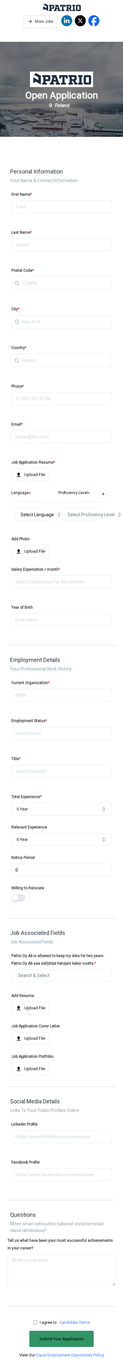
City (15, 309)
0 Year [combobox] (22, 809)
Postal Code (22, 270)
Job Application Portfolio (32, 1056)
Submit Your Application (61, 1338)
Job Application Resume (33, 462)
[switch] (18, 898)
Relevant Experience (29, 827)
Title (15, 759)
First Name (21, 194)
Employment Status (29, 721)
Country (18, 348)
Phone (17, 386)
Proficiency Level (73, 493)
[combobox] (61, 283)
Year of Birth (22, 607)
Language (20, 493)
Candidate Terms (74, 1322)
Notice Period (23, 857)
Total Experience (26, 797)
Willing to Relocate (27, 888)
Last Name (21, 232)
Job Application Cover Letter (35, 1026)
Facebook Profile (25, 1162)
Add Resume (22, 995)
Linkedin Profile (24, 1124)
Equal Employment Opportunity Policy (70, 1355)
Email (17, 424)
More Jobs (44, 21)
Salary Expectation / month (35, 569)
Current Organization (30, 683)
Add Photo (20, 539)
